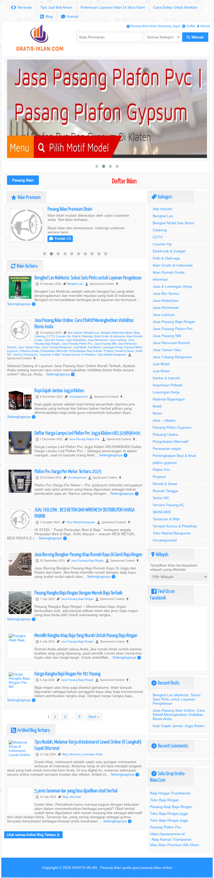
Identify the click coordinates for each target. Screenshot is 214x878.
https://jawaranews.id (167, 834)
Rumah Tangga (165, 491)
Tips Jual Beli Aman (56, 7)
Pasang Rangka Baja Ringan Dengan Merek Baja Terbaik (78, 600)
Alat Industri (74, 339)
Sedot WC (161, 498)
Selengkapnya (81, 252)
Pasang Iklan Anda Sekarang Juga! (153, 26)
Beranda (21, 7)
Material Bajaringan (169, 399)
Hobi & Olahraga (82, 343)
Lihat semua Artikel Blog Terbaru (33, 842)
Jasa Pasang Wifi (105, 350)
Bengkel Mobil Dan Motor (116, 339)
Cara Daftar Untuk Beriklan (175, 7)
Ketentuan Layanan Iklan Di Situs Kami (113, 7)
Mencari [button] (195, 37)
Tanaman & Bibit (49, 361)
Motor (157, 413)
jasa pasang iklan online (152, 867)
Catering (39, 343)
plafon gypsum (165, 463)
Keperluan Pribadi (167, 385)
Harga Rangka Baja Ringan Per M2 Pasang (67, 680)
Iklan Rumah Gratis (169, 272)
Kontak (70, 16)
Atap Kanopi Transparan (171, 839)
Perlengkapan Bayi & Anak (85, 358)
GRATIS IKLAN (84, 867)
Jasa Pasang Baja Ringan (87, 567)
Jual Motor (93, 354)
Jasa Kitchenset (97, 347)
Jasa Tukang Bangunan (56, 354)
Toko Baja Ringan (164, 800)
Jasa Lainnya (117, 347)
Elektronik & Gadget (169, 251)
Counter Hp (63, 343)
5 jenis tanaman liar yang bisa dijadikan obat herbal (75, 797)
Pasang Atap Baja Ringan (171, 807)
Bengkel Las (121, 225)
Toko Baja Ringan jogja (169, 813)
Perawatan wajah (167, 448)
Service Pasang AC (25, 361)
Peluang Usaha (29, 358)
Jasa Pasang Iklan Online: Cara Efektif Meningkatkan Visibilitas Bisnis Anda (179, 714)
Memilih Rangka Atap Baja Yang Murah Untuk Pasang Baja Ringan (85, 642)
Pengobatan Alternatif (53, 358)
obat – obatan (164, 420)
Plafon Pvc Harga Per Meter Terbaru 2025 (68, 478)
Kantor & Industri (166, 378)
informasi (75, 761)
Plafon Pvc (161, 470)
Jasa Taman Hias (29, 354)
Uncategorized (78, 403)
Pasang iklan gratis (116, 867)
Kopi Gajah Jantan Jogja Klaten (59, 397)
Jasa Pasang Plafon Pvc (77, 350)
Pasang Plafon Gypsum (172, 427)
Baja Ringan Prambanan (170, 793)
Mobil (157, 406)
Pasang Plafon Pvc (165, 827)
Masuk (203, 26)
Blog (46, 16)
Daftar (188, 26)
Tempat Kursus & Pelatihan (78, 361)
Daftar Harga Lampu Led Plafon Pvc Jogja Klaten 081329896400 (87, 440)
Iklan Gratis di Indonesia (109, 343)
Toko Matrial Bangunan (111, 361)
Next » (93, 724)
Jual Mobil (79, 354)
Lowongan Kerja (112, 354)
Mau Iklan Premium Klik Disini (174, 845)
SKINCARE (162, 512)
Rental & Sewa (124, 358)
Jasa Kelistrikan (76, 347)
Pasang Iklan (23, 180)
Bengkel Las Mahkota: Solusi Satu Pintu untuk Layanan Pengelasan (87, 284)
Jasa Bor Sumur (54, 347)
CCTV (50, 343)
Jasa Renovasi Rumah (171, 343)
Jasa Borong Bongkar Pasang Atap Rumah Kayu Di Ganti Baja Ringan (88, 561)
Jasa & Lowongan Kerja (172, 286)
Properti (109, 358)
